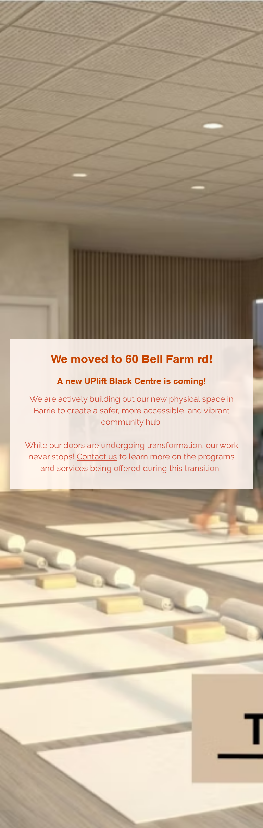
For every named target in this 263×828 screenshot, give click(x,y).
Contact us (97, 457)
